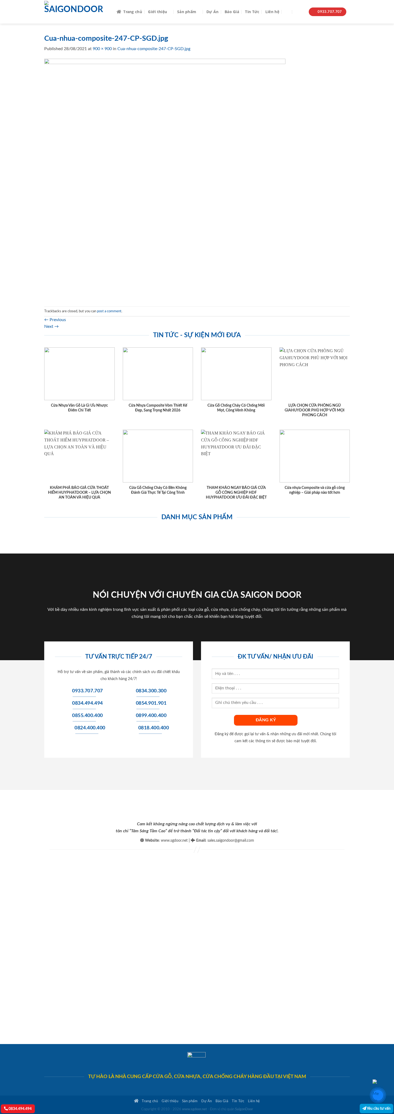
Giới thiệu (157, 11)
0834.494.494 (20, 1109)
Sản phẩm (186, 11)
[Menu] (299, 12)
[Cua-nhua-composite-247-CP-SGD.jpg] (164, 179)
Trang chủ (132, 11)
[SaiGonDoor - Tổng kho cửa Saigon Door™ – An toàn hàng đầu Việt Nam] (76, 12)
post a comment (109, 311)
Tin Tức (252, 11)
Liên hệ (272, 11)
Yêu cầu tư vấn (378, 1108)
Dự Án (212, 11)
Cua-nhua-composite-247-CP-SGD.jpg (153, 49)
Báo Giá (232, 11)
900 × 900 (102, 49)
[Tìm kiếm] (287, 11)
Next (51, 326)
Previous (55, 320)
